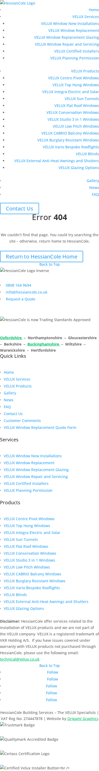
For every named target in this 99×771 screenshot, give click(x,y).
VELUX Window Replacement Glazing (66, 37)
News (94, 187)
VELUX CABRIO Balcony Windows (70, 133)
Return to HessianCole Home (41, 256)
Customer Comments (22, 420)
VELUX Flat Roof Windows (76, 105)
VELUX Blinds (87, 153)
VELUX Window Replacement (73, 30)
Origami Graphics (82, 718)
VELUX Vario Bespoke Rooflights (71, 146)
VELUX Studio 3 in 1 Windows (73, 119)
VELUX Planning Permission (74, 58)
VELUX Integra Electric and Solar (70, 91)
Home (94, 9)
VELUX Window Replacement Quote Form (40, 427)
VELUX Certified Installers (76, 51)
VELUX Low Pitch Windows (76, 126)
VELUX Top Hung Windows (76, 84)
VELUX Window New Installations (70, 23)
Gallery (93, 180)
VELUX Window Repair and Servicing (67, 44)
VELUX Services (85, 16)
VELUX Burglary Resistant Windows (68, 140)
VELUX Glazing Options (79, 167)
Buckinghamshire (43, 344)
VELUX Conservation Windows (72, 112)
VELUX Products (85, 71)
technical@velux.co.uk (20, 659)
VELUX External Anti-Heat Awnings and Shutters (56, 160)
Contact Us (19, 208)
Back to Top (49, 264)
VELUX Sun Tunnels (82, 98)
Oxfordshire (11, 337)
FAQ (95, 194)
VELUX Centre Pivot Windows (73, 77)
